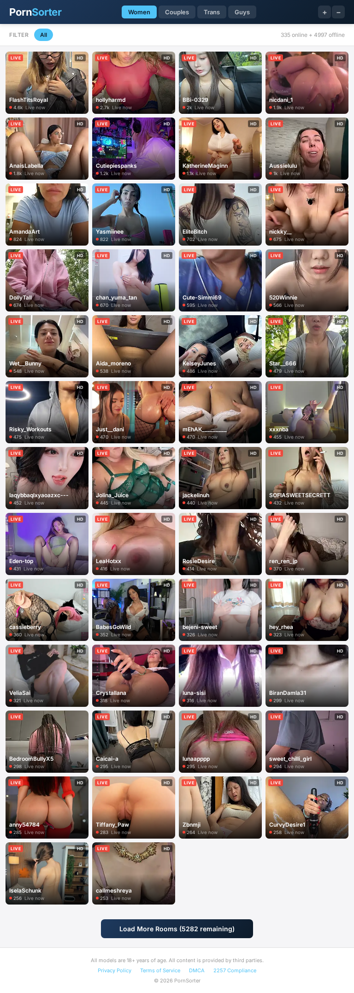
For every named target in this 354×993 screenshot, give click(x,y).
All (43, 34)
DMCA (197, 970)
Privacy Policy (114, 970)
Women (139, 12)
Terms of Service (160, 970)
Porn (35, 12)
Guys (242, 12)
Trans (212, 12)
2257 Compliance (234, 970)
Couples (177, 12)
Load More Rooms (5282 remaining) (177, 929)
